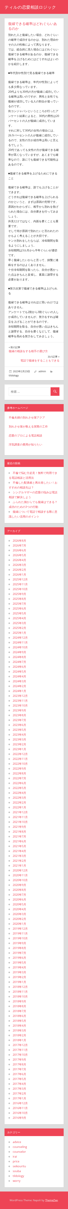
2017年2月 (19, 1093)
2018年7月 (19, 1011)
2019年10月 (20, 938)
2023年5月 (19, 730)
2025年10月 (20, 589)
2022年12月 (20, 754)
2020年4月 (19, 909)
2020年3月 (19, 914)
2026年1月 (19, 574)
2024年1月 (19, 691)
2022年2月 (19, 802)
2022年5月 (19, 788)
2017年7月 (19, 1069)
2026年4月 (19, 560)
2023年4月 (19, 734)
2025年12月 (20, 579)
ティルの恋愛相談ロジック (30, 7)
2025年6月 (19, 608)
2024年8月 (19, 657)
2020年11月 (20, 875)
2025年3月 (19, 623)
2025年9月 (19, 594)
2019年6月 (19, 958)
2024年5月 (19, 671)
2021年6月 (19, 841)
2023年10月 (20, 705)
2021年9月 (19, 827)
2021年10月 (20, 822)
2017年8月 (19, 1064)
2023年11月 (20, 701)
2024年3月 (19, 681)
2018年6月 (19, 1016)
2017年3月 (19, 1089)
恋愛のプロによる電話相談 (25, 435)
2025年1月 (19, 633)
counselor (19, 1152)
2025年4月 (19, 618)
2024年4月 (19, 676)
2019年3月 (19, 972)
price (16, 1161)
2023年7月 (19, 720)
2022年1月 (19, 807)
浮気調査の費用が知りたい (25, 444)
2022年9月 (19, 768)
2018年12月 (20, 987)
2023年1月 (19, 749)
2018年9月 (19, 1001)
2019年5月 (19, 962)
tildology (14, 375)
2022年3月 (19, 798)
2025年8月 (19, 599)
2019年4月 (19, 967)
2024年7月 (19, 662)
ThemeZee (51, 1200)
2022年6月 (19, 783)
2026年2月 (19, 570)
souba (17, 1171)
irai (15, 1156)
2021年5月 (19, 846)
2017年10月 (20, 1055)
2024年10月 (20, 647)
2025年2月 (19, 628)
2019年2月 (19, 977)
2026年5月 (19, 555)
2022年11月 (20, 759)
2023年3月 (19, 739)
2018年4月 (19, 1025)
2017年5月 (19, 1079)
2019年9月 (19, 943)
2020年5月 (19, 904)
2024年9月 (19, 652)
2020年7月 (19, 895)
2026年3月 (19, 565)
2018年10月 (20, 996)
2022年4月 (19, 793)
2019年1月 (19, 982)
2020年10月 (20, 880)
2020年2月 (19, 919)
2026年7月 (19, 545)
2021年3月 (19, 856)
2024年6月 (19, 667)
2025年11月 (20, 584)
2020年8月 (19, 890)
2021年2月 (19, 861)
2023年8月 (19, 715)
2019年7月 (19, 953)
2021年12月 (20, 812)
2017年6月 (19, 1074)
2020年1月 (19, 924)
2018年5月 (19, 1021)
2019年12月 (20, 928)
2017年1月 (19, 1098)
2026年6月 (19, 550)
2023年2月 (19, 744)
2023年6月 (19, 725)
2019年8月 (19, 948)
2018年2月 (19, 1035)
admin (42, 371)
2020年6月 (19, 899)
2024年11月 (20, 642)
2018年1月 (19, 1040)
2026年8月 (19, 540)
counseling (20, 1147)
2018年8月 (19, 1006)
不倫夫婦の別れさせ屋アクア (27, 417)
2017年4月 (19, 1084)
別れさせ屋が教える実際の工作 (28, 426)
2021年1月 (19, 865)
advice (17, 1142)
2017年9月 (19, 1059)
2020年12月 (20, 870)
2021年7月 (19, 836)
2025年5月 (19, 613)
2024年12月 (20, 637)
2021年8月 (19, 831)
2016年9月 (19, 1118)
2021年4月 (19, 851)
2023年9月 (19, 710)
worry (16, 1181)
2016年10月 (20, 1113)
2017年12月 (20, 1045)
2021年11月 (20, 817)
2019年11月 (20, 933)
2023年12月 (20, 696)
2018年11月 (20, 992)
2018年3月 (19, 1030)
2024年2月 (19, 686)
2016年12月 (20, 1103)
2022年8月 (19, 773)
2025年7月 (19, 604)
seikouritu (19, 1166)
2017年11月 (20, 1050)
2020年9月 (19, 885)
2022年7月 (19, 778)
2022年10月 (20, 764)
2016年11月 (20, 1108)
